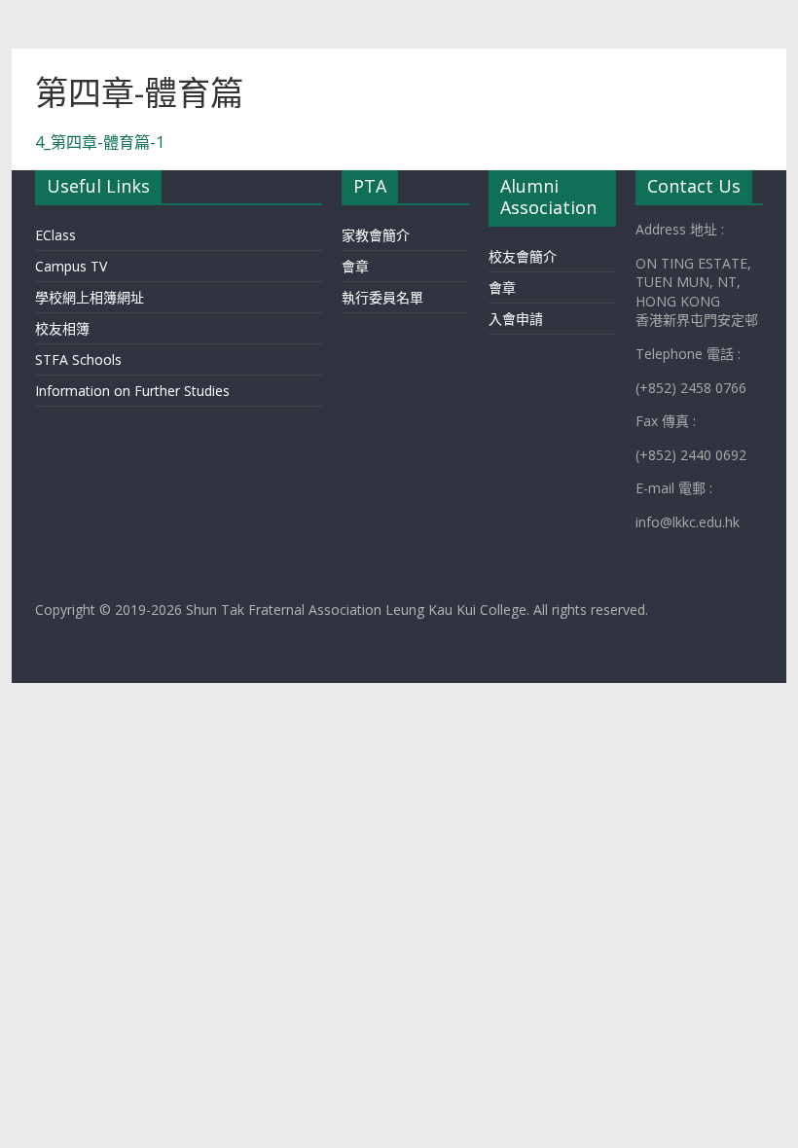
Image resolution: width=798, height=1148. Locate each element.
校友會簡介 (523, 256)
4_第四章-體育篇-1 (99, 142)
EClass (55, 235)
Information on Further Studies (132, 390)
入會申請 (516, 318)
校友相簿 (62, 328)
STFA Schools (78, 359)
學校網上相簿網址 (89, 297)
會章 (355, 266)
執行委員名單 (382, 297)
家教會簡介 (376, 235)
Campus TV (71, 266)
